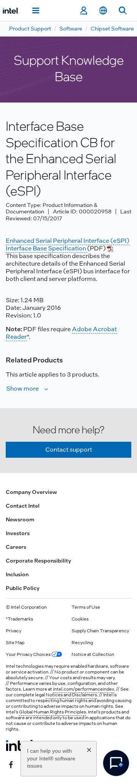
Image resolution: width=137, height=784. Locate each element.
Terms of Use (86, 607)
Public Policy (23, 588)
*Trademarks (19, 619)
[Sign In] (83, 10)
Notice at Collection (93, 654)
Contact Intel (23, 505)
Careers (16, 547)
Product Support (30, 28)
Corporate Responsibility (38, 560)
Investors (18, 533)
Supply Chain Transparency (100, 631)
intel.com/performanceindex (83, 689)
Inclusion (17, 574)
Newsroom (20, 519)
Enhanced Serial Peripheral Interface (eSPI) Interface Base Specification (67, 244)
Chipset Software (112, 28)
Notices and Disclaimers (71, 695)
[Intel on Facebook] (11, 764)
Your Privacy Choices (28, 654)
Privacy (13, 631)
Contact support (68, 450)
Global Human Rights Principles (52, 712)
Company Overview (31, 492)
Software (70, 28)
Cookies (80, 619)
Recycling (82, 643)
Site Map (15, 643)
